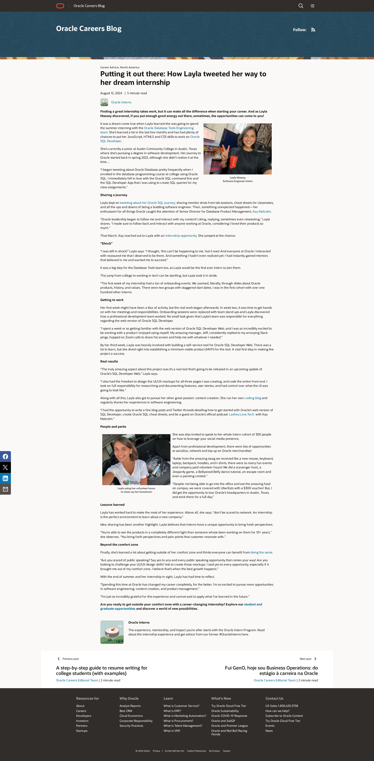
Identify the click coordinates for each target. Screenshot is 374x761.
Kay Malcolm (262, 211)
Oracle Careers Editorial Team (77, 680)
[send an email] (5, 489)
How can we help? (277, 711)
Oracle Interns (121, 102)
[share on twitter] (5, 467)
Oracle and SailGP (223, 721)
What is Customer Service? (181, 706)
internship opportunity (181, 235)
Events (270, 726)
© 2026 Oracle (143, 750)
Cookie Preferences (196, 750)
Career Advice (109, 67)
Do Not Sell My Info (174, 750)
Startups (81, 731)
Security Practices (131, 726)
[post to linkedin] (5, 478)
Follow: (300, 29)
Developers (83, 716)
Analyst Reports (130, 706)
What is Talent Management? (183, 726)
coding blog (253, 398)
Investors (82, 721)
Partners (81, 726)
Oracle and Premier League (229, 726)
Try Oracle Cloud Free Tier (228, 706)
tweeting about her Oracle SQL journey (147, 203)
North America (129, 67)
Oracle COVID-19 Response (229, 716)
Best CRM (126, 711)
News (269, 731)
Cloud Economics (131, 716)
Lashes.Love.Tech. (242, 414)
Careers (81, 711)
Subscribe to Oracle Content (284, 716)
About (80, 706)
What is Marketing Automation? (185, 716)
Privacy (156, 750)
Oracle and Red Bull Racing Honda (229, 732)
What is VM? (172, 731)
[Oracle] (60, 5)
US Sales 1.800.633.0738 (282, 706)
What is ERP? (172, 711)
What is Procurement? (178, 721)
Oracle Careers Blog (89, 5)
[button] (300, 5)
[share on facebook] (5, 456)
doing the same (261, 552)
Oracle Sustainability (225, 711)
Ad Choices (214, 750)
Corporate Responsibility (136, 721)
